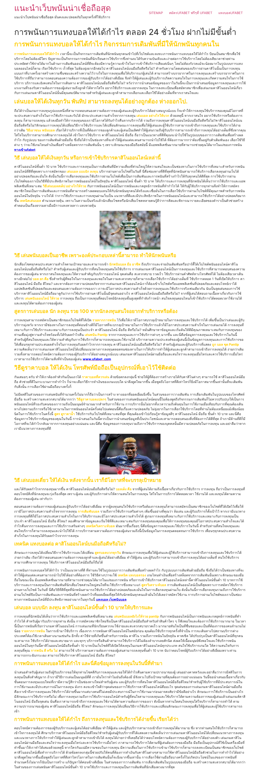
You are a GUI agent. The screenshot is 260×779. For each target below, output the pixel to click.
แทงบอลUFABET (230, 13)
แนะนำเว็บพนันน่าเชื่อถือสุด (62, 8)
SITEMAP (156, 13)
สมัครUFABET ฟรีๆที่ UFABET (190, 13)
